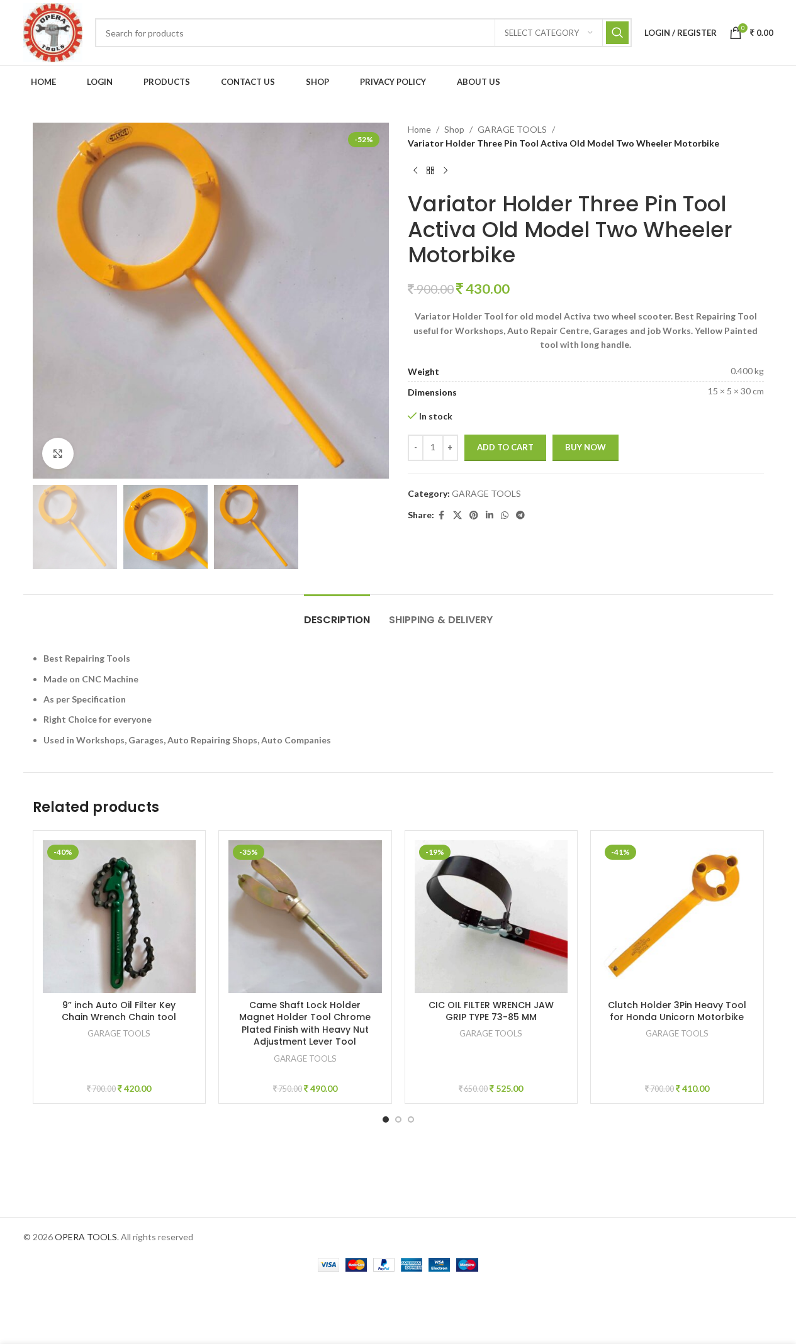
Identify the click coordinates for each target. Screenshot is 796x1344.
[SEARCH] (617, 32)
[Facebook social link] (441, 515)
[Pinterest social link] (474, 515)
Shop (454, 129)
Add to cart (505, 447)
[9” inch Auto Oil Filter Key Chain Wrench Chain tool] (119, 917)
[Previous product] (415, 171)
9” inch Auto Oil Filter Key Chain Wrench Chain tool (119, 1011)
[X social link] (457, 515)
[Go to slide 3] (411, 1119)
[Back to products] (430, 171)
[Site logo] (52, 31)
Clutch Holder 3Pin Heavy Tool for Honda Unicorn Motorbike (677, 1011)
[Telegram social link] (520, 515)
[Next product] (445, 171)
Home (419, 129)
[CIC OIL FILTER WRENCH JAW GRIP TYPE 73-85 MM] (491, 917)
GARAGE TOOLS (512, 129)
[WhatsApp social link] (504, 515)
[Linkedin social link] (489, 515)
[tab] (337, 613)
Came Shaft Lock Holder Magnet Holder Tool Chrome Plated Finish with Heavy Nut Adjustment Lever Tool (305, 1023)
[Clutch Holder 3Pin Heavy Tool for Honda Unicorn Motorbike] (677, 917)
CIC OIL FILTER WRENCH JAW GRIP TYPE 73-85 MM (491, 1011)
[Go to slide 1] (386, 1119)
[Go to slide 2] (398, 1119)
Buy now (585, 447)
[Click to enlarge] (58, 453)
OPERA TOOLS (86, 1236)
